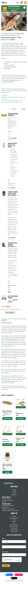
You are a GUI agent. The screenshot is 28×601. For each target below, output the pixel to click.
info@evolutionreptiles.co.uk (11, 80)
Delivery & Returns (14, 518)
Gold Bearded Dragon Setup (15, 331)
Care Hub (14, 516)
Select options (7, 418)
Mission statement (14, 525)
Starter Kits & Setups (8, 33)
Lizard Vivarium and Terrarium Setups (14, 97)
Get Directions (6, 504)
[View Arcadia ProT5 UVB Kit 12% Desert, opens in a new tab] (13, 147)
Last (3, 549)
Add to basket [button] (20, 418)
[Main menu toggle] (25, 2)
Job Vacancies (14, 528)
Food (14, 493)
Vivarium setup (19, 102)
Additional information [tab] (6, 323)
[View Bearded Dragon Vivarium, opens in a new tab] (14, 115)
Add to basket (10, 313)
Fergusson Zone (13, 339)
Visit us (14, 519)
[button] (17, 2)
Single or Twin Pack (12, 285)
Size (9, 281)
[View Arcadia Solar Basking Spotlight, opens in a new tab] (15, 246)
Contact (14, 521)
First (3, 543)
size (9, 179)
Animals (14, 489)
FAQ (14, 523)
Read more (7, 472)
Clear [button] (9, 136)
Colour (9, 131)
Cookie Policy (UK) (14, 530)
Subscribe (6, 565)
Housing (14, 491)
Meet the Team (14, 526)
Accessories (14, 494)
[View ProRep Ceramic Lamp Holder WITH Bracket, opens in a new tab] (17, 195)
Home (2, 33)
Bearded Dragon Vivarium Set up (8, 102)
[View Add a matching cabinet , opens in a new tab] (14, 298)
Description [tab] (4, 320)
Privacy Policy (14, 531)
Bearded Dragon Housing (16, 100)
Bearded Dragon (7, 100)
